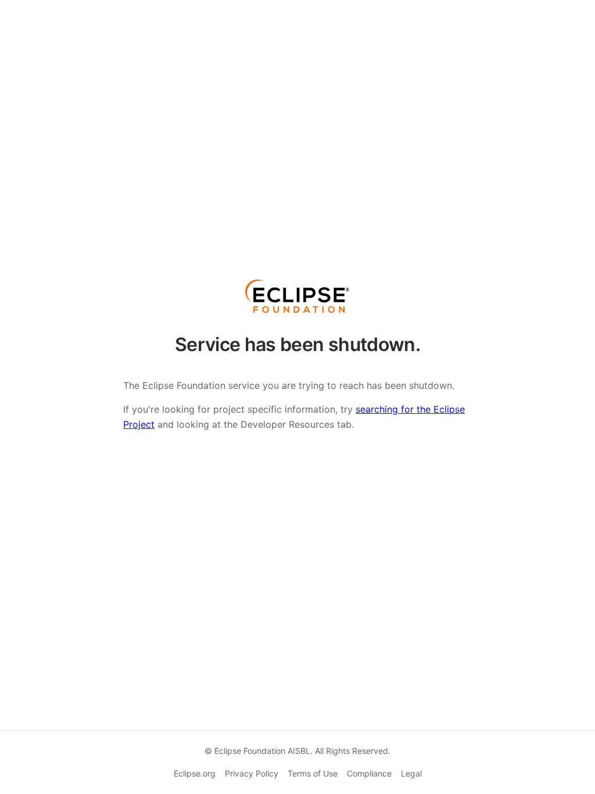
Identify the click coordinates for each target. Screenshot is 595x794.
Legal (411, 773)
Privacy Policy (251, 773)
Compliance (369, 773)
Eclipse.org (195, 773)
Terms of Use (313, 773)
